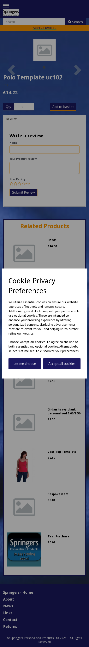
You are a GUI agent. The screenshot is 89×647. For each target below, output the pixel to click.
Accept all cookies (62, 363)
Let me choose (24, 363)
